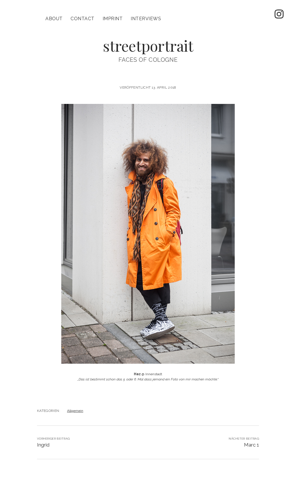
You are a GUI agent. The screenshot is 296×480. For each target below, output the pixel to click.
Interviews (146, 18)
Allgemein (75, 411)
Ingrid (43, 445)
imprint (113, 18)
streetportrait (148, 45)
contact (82, 18)
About (53, 18)
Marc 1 (251, 445)
